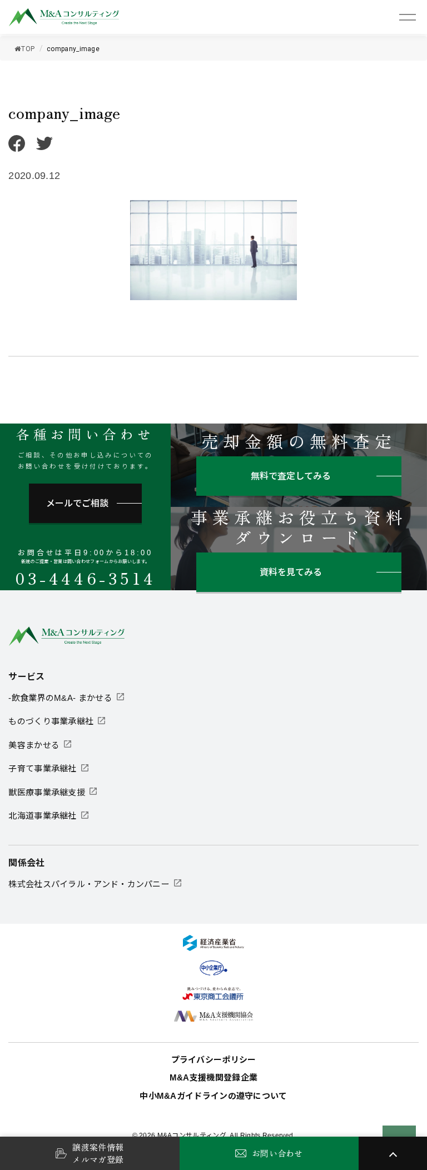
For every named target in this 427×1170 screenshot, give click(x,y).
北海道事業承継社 (42, 815)
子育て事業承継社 (42, 768)
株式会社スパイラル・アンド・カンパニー (89, 884)
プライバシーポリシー (213, 1059)
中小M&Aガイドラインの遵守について (213, 1096)
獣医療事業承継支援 (46, 792)
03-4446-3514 (85, 578)
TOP (27, 49)
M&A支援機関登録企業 (213, 1077)
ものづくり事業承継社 (50, 721)
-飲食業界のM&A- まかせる (60, 698)
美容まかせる (33, 745)
